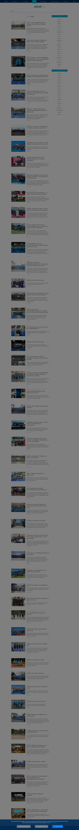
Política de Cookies (53, 822)
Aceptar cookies (58, 826)
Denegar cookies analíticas (24, 826)
